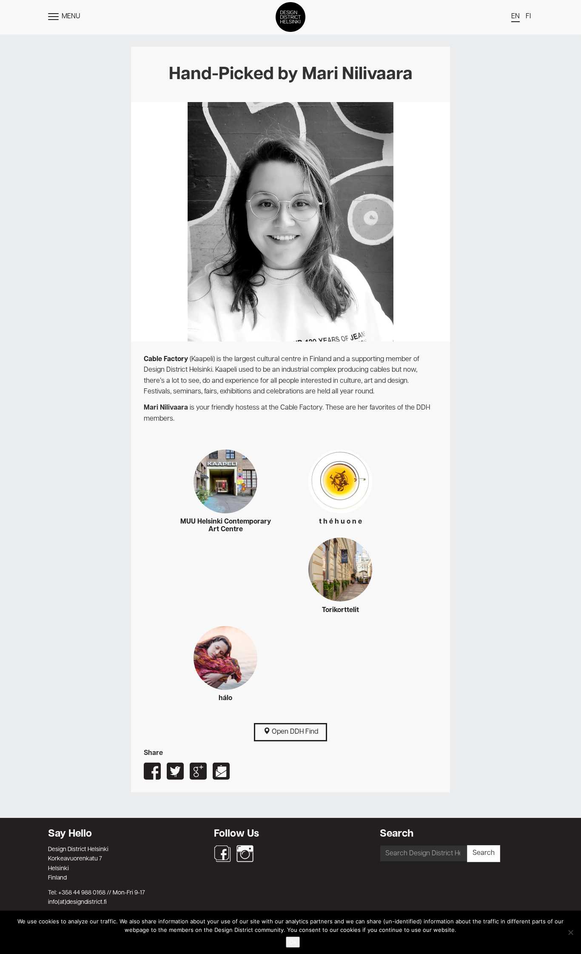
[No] (570, 932)
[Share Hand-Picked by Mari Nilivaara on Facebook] (152, 771)
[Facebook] (222, 853)
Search (484, 853)
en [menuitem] (515, 16)
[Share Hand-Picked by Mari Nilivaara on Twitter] (175, 771)
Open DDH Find (294, 732)
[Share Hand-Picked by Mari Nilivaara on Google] (198, 771)
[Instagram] (244, 853)
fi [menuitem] (528, 16)
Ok (292, 942)
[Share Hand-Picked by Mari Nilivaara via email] (221, 771)
